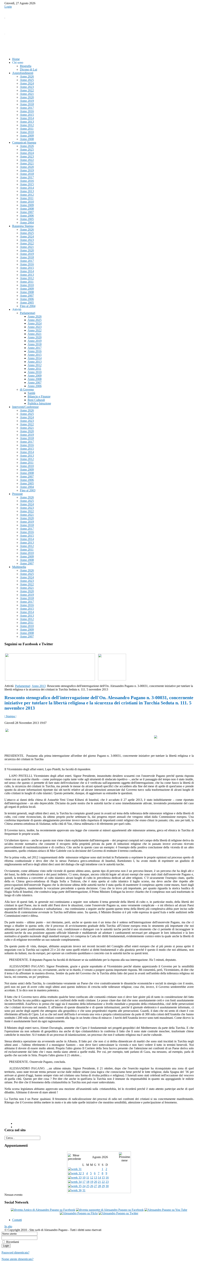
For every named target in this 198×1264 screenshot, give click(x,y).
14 (99, 1177)
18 (87, 1181)
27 (95, 1186)
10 (83, 1177)
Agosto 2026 (100, 1157)
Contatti (17, 1219)
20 (95, 1181)
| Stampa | (10, 716)
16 (107, 1177)
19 (91, 1181)
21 (99, 1181)
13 (95, 1177)
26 (91, 1186)
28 (99, 1186)
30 (107, 1186)
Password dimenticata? (15, 1252)
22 (103, 1181)
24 (83, 1186)
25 (87, 1186)
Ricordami (12, 1242)
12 (91, 1177)
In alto (8, 1226)
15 (103, 1177)
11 (87, 1177)
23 (107, 1181)
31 (83, 1190)
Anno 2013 (39, 686)
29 (103, 1186)
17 (83, 1181)
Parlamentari (22, 686)
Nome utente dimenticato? (17, 1259)
